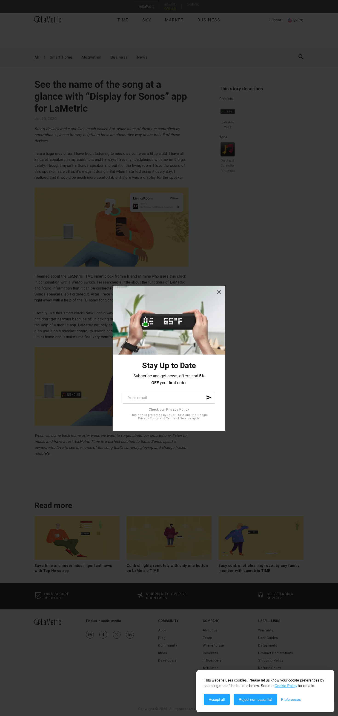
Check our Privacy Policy (169, 409)
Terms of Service (178, 418)
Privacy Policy (148, 418)
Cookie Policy (286, 685)
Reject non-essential (255, 699)
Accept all (217, 699)
